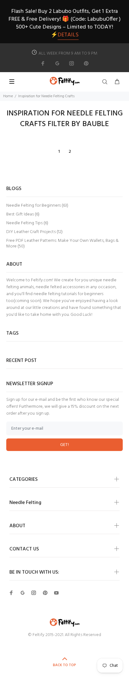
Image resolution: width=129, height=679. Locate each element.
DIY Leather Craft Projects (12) (34, 232)
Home (8, 96)
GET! (64, 444)
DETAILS (68, 35)
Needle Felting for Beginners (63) (37, 205)
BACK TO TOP (64, 665)
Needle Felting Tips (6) (27, 223)
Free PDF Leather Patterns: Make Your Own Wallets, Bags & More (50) (62, 243)
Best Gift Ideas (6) (22, 214)
